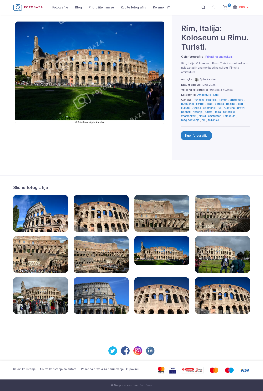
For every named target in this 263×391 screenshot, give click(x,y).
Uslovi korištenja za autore (58, 369)
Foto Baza (146, 385)
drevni (241, 107)
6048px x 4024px (221, 89)
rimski (202, 115)
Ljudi (216, 94)
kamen (223, 99)
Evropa (196, 107)
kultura (185, 107)
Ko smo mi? (161, 7)
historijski (229, 111)
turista (208, 111)
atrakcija (211, 99)
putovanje (187, 103)
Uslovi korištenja (24, 369)
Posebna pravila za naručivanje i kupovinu (110, 369)
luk (220, 107)
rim (203, 119)
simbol (200, 103)
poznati (186, 111)
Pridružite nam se (101, 7)
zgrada (219, 103)
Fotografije (60, 7)
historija (198, 111)
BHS (242, 7)
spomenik (209, 107)
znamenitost (188, 115)
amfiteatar (214, 115)
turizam (199, 99)
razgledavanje (190, 119)
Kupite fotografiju (133, 7)
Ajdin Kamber (208, 79)
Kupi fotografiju (196, 135)
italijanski (213, 119)
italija (218, 111)
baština (230, 103)
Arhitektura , (205, 94)
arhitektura (236, 99)
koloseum (229, 115)
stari (240, 103)
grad (210, 103)
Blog (78, 7)
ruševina (229, 107)
